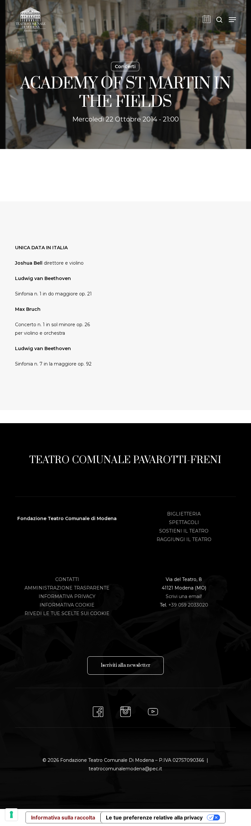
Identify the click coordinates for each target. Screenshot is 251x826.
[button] (232, 19)
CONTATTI (67, 579)
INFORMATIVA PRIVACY (67, 596)
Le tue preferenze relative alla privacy (154, 817)
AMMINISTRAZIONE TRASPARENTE (67, 588)
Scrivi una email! (184, 596)
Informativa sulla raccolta (63, 817)
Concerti (125, 66)
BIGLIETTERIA (184, 514)
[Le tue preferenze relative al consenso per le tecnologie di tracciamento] (11, 814)
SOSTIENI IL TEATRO (184, 531)
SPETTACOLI (184, 522)
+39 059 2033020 (188, 605)
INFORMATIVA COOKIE (67, 605)
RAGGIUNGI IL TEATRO (184, 539)
